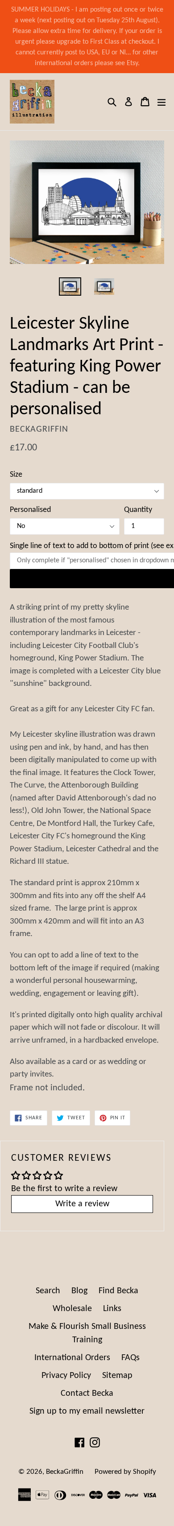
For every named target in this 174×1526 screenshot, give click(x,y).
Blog (79, 1291)
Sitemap (117, 1375)
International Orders (72, 1357)
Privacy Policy (66, 1375)
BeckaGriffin (64, 1472)
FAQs (130, 1357)
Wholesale (72, 1308)
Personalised (30, 510)
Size (16, 474)
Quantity (138, 510)
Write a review (82, 1204)
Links (112, 1308)
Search (48, 1291)
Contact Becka (87, 1393)
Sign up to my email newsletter (87, 1411)
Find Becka (118, 1291)
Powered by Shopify (125, 1472)
